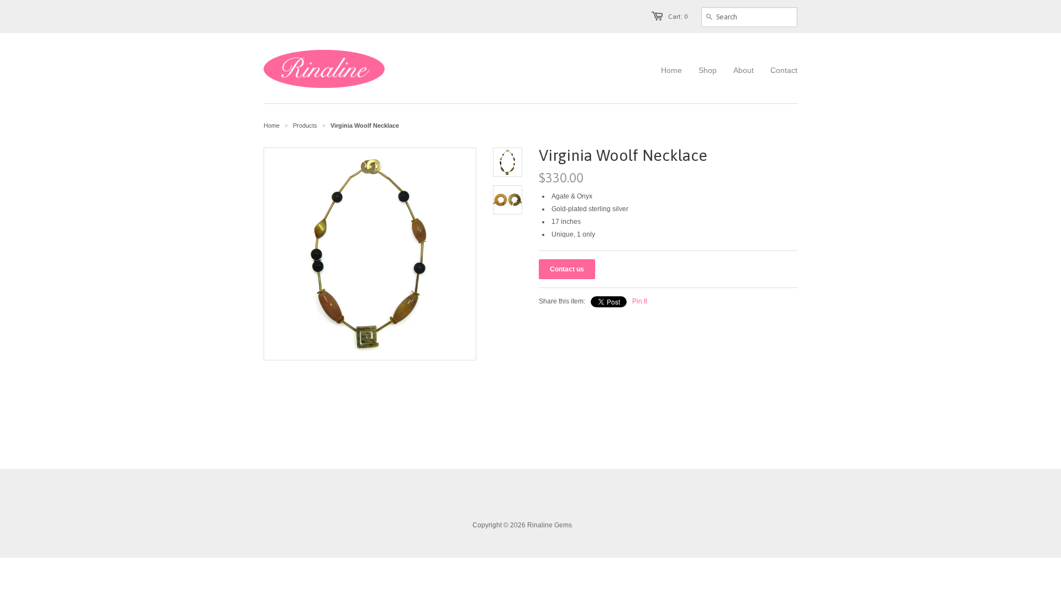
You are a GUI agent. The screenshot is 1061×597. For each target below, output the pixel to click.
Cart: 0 (677, 16)
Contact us (567, 269)
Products (305, 125)
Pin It (639, 301)
